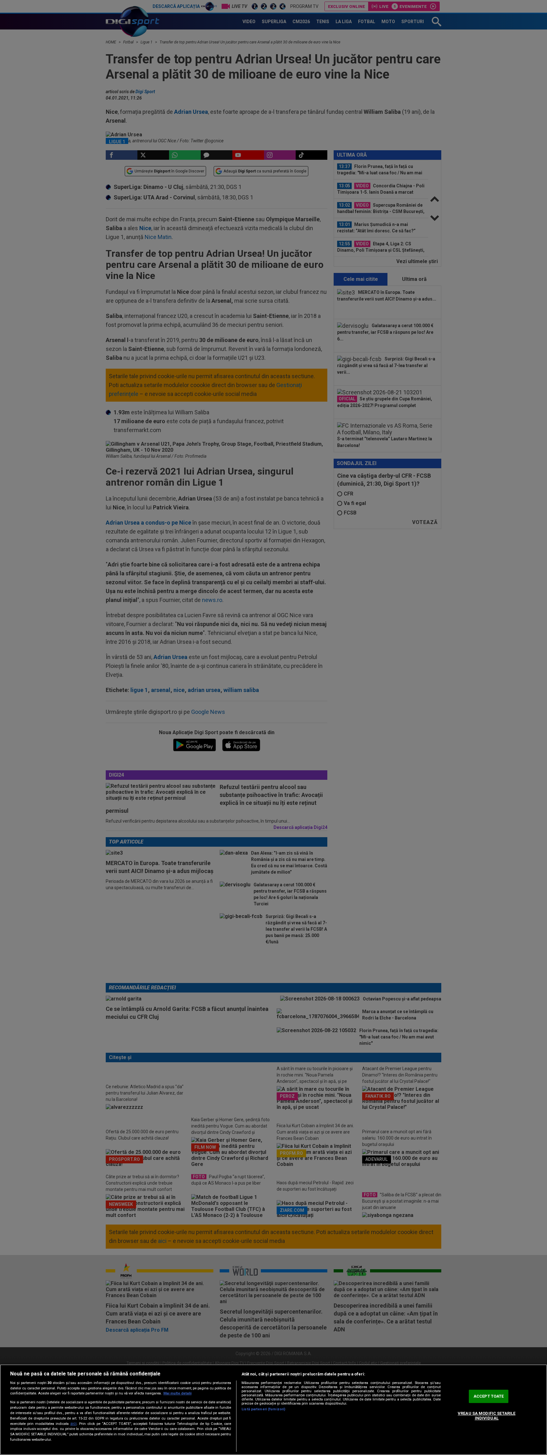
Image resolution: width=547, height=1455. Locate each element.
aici (73, 1423)
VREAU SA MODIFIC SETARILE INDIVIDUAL (486, 1416)
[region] (273, 1409)
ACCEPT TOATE (489, 1396)
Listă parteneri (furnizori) (263, 1409)
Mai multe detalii (177, 1393)
